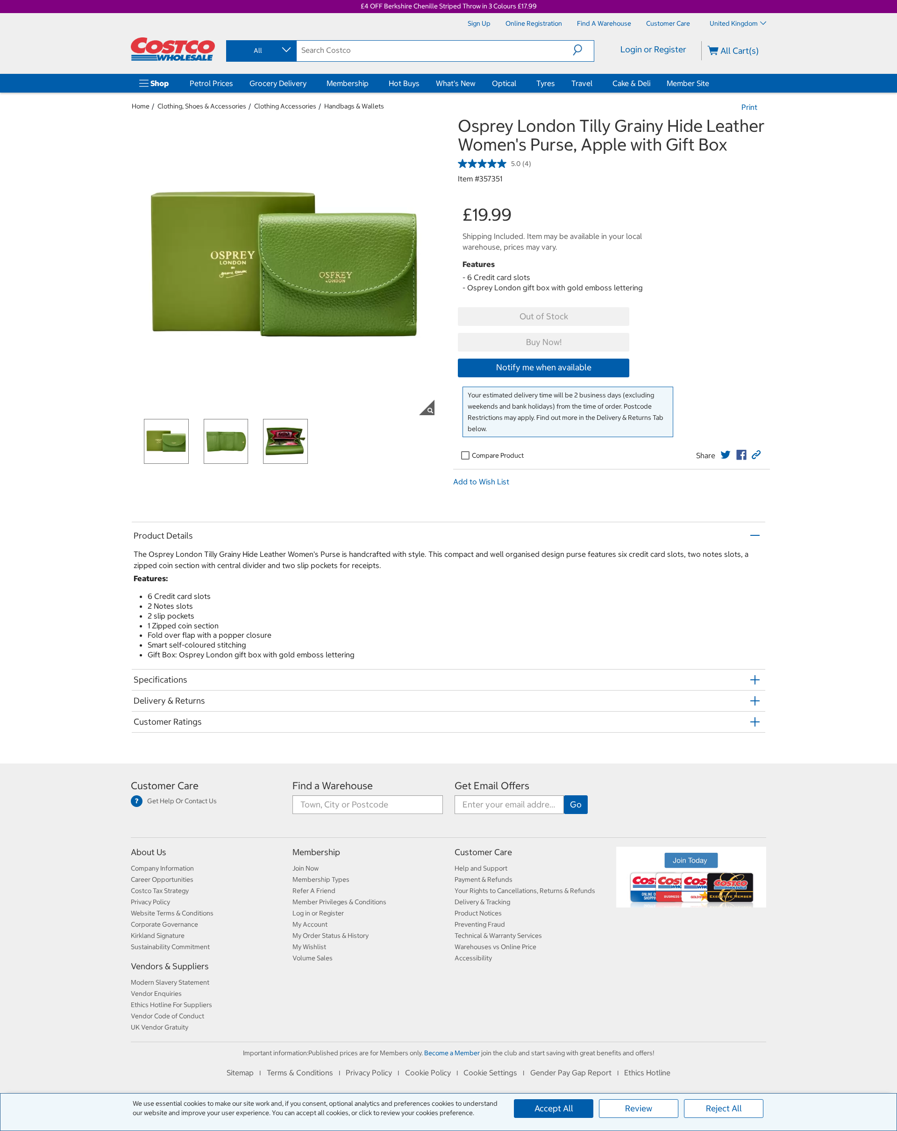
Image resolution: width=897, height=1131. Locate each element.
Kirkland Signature (158, 935)
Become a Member (452, 1053)
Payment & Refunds (484, 879)
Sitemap (240, 1072)
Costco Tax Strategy (160, 890)
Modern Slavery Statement (170, 982)
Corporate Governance (164, 924)
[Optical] (518, 83)
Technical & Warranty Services (498, 935)
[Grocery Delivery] (308, 83)
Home (141, 106)
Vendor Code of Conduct (167, 1016)
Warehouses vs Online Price (495, 947)
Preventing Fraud (480, 924)
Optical (504, 83)
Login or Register (653, 49)
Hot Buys (404, 83)
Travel (581, 83)
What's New (456, 83)
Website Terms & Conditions (172, 913)
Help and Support (481, 868)
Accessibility (473, 958)
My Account (309, 924)
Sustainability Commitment (170, 947)
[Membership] (370, 83)
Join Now (305, 868)
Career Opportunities (162, 879)
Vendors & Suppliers (170, 966)
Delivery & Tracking (482, 902)
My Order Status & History (330, 935)
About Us (148, 852)
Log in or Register (318, 913)
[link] (725, 455)
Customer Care (165, 785)
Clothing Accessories (285, 106)
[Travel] (594, 83)
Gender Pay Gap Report (571, 1072)
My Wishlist (309, 947)
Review (638, 1108)
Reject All (724, 1108)
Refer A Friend (313, 890)
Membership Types (320, 879)
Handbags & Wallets (354, 106)
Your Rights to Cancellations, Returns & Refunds (525, 890)
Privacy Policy (150, 902)
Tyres (545, 83)
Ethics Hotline (647, 1072)
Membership (348, 83)
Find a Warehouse (332, 785)
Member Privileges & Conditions (339, 902)
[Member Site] (711, 83)
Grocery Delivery (277, 83)
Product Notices (478, 913)
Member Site (688, 83)
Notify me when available (543, 367)
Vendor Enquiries (156, 993)
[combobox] (261, 50)
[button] (583, 50)
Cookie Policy (428, 1072)
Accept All (553, 1108)
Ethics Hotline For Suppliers (171, 1005)
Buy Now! (544, 342)
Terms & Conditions (300, 1072)
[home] (173, 49)
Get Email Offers (492, 785)
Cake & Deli (631, 83)
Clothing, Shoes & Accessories (201, 106)
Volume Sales (312, 958)
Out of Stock (544, 316)
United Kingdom (734, 23)
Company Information (162, 868)
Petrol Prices (211, 83)
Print (749, 107)
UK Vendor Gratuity (159, 1027)
